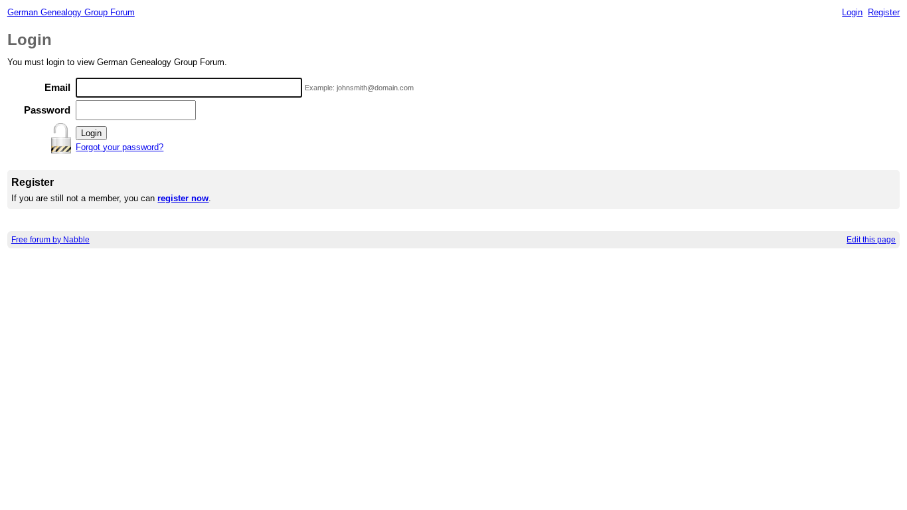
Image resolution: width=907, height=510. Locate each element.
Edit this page (871, 239)
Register (884, 12)
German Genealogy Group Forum (71, 12)
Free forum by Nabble (50, 239)
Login (852, 12)
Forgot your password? (119, 147)
